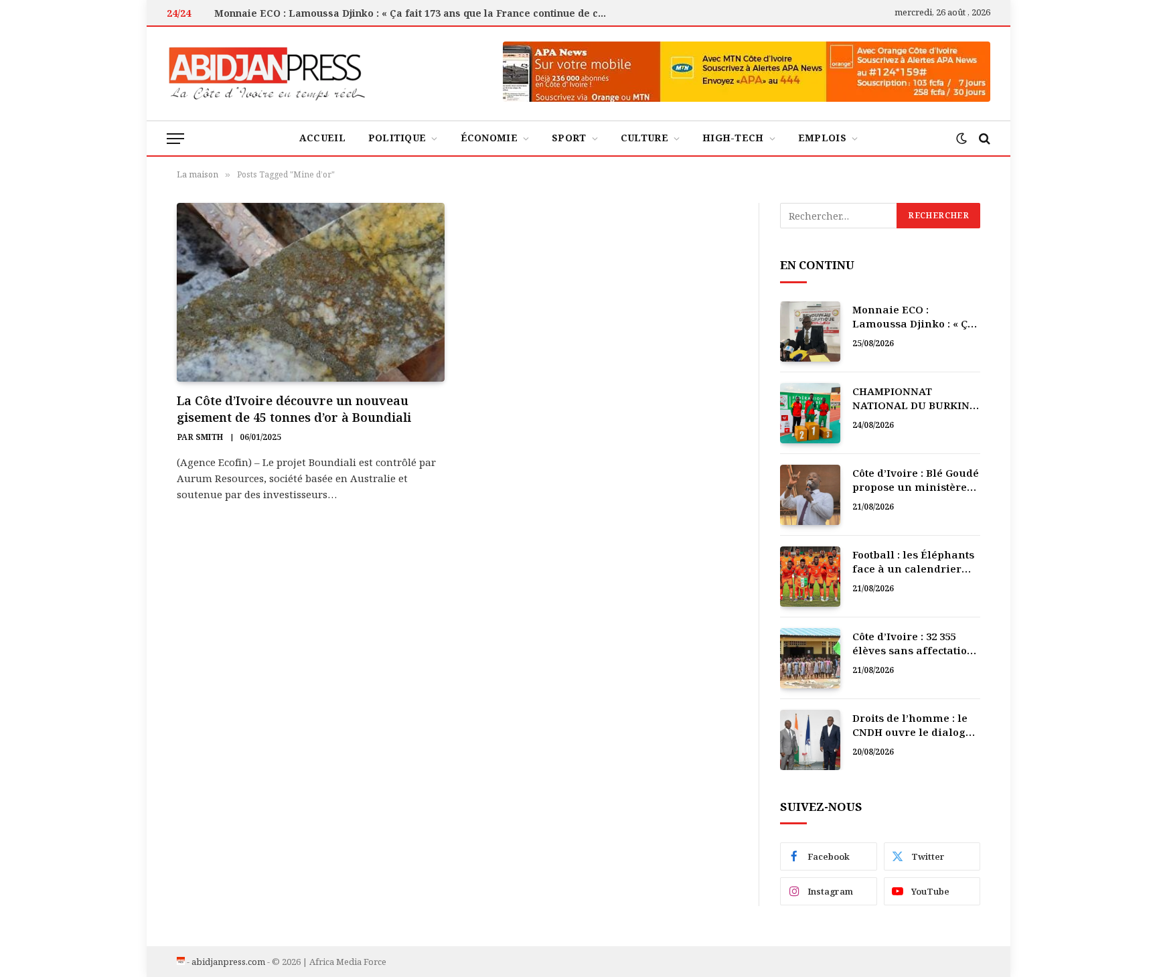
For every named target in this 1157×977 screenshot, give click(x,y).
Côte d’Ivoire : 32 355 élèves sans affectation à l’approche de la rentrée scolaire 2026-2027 (913, 643)
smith (209, 437)
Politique (397, 137)
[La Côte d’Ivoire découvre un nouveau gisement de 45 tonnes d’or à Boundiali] (311, 292)
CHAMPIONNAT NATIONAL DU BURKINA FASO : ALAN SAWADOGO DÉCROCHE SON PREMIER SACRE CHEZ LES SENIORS (916, 398)
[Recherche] (983, 138)
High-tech (733, 137)
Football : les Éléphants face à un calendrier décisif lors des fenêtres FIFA (916, 562)
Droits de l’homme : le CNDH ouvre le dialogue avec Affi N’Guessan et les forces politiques (915, 725)
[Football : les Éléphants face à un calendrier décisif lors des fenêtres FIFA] (810, 576)
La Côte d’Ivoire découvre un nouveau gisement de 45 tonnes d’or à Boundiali (294, 408)
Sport (569, 137)
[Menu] (175, 138)
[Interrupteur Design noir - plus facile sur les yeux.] (961, 139)
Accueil (322, 137)
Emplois (822, 137)
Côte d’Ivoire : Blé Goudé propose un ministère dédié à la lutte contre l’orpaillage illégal (915, 480)
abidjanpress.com (228, 962)
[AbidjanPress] (267, 73)
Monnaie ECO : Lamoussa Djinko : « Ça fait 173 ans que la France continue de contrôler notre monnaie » (415, 13)
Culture (644, 137)
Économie (489, 137)
